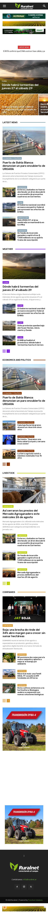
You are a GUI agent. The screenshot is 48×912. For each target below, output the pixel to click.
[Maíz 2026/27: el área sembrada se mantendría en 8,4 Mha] (9, 221)
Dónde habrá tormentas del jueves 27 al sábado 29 (20, 288)
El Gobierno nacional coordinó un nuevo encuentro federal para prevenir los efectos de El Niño (31, 208)
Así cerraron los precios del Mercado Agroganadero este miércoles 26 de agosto (21, 514)
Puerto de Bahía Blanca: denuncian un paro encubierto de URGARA (24, 166)
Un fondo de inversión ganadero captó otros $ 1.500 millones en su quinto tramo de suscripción (30, 236)
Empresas (7, 626)
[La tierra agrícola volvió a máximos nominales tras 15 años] (9, 454)
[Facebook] (17, 886)
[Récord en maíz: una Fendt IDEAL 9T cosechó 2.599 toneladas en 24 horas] (9, 674)
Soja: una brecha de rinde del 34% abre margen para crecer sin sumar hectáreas (24, 633)
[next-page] (8, 351)
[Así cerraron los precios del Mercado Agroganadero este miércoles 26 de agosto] (24, 490)
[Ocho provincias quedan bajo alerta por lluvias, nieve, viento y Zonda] (9, 325)
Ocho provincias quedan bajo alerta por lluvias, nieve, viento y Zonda (30, 327)
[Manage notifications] (5, 907)
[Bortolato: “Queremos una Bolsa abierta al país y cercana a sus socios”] (9, 439)
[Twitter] (31, 886)
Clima (4, 81)
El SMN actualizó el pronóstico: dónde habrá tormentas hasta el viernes (30, 342)
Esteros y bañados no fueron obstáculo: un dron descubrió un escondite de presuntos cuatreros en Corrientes (31, 193)
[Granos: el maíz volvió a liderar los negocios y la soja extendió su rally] (19, 104)
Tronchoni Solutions (35, 900)
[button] (4, 6)
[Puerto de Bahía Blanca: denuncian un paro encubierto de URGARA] (24, 141)
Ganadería (22, 187)
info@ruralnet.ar (29, 879)
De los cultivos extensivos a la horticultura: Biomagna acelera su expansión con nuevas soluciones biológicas (30, 691)
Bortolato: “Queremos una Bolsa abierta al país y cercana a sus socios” (31, 441)
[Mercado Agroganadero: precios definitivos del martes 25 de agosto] (9, 572)
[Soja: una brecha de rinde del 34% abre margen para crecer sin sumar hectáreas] (24, 609)
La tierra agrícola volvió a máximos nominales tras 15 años (29, 456)
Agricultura (23, 218)
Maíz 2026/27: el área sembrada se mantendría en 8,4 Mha (30, 222)
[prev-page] (4, 351)
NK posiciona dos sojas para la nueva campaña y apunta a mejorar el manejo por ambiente (31, 660)
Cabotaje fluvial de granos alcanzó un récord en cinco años (29, 427)
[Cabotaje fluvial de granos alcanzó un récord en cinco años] (9, 425)
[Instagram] (24, 886)
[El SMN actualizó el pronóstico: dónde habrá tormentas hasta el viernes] (9, 340)
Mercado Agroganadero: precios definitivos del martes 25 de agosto (28, 574)
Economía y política (12, 158)
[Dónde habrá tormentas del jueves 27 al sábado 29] (24, 77)
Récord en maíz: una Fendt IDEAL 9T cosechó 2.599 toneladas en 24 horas (29, 676)
